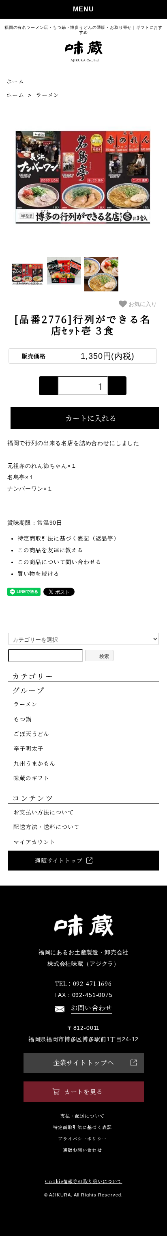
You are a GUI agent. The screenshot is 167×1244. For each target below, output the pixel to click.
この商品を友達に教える (50, 550)
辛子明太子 (28, 748)
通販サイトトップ (59, 860)
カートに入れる (90, 417)
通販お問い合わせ (82, 1150)
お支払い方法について (43, 812)
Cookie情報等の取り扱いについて (83, 1181)
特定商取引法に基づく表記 (82, 1127)
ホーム (15, 81)
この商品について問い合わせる (59, 562)
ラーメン (47, 95)
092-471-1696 (83, 983)
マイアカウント (34, 842)
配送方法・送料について (46, 827)
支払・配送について (82, 1116)
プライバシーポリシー (82, 1138)
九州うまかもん (34, 763)
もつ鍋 (22, 719)
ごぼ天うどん (31, 733)
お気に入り (142, 304)
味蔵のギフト (31, 778)
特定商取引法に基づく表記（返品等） (68, 538)
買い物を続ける (38, 573)
